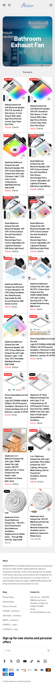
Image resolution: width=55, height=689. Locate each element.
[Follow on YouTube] (25, 661)
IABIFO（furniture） (11, 620)
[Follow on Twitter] (11, 661)
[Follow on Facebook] (4, 661)
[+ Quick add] (23, 97)
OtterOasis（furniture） (13, 615)
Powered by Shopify (24, 681)
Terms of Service (10, 606)
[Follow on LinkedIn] (38, 661)
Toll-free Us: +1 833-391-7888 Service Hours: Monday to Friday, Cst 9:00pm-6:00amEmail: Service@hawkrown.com (40, 604)
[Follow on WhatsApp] (45, 661)
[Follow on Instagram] (18, 661)
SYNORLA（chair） (11, 624)
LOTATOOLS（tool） (11, 629)
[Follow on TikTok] (32, 661)
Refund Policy (8, 602)
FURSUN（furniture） (12, 611)
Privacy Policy (8, 597)
